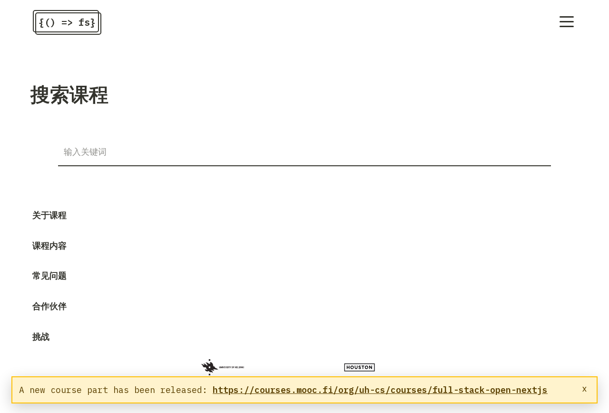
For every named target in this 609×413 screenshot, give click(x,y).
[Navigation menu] (567, 21)
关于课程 (49, 215)
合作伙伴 (49, 306)
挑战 (40, 336)
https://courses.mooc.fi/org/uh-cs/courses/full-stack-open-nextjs (380, 389)
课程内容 (49, 245)
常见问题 (49, 275)
